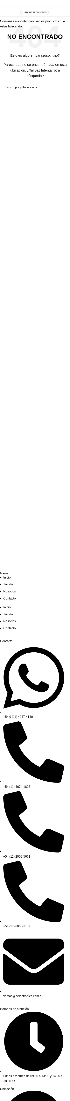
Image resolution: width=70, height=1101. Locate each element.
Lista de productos (34, 12)
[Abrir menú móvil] (63, 12)
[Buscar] (54, 12)
